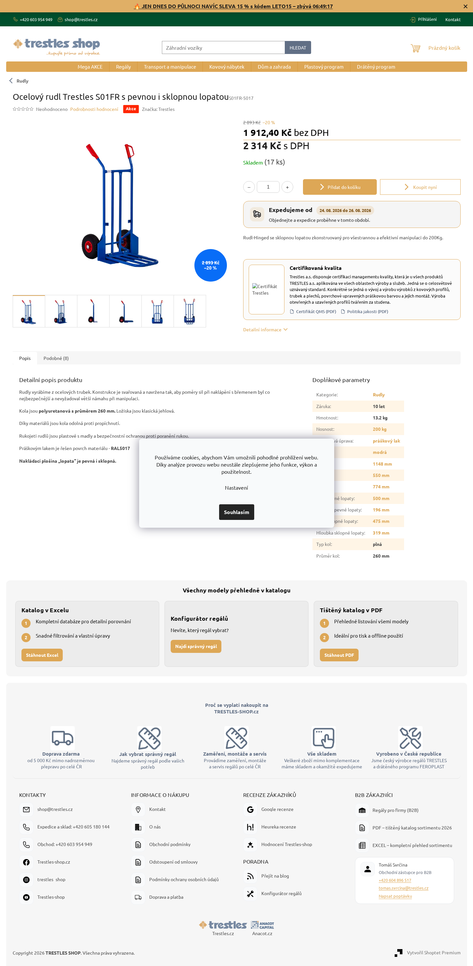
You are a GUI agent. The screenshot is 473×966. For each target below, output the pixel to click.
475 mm (381, 521)
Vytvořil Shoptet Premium (434, 952)
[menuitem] (90, 66)
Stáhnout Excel (42, 655)
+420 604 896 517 (395, 880)
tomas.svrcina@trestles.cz (403, 888)
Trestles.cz (223, 933)
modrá (380, 452)
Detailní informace (262, 329)
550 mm (381, 475)
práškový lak (386, 440)
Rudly (23, 81)
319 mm (381, 533)
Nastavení (236, 487)
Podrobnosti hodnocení (94, 109)
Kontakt (453, 19)
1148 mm (382, 464)
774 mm (381, 486)
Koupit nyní (424, 187)
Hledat (298, 47)
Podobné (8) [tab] (56, 358)
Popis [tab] (25, 358)
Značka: (158, 109)
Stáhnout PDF (339, 655)
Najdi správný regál (196, 646)
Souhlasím (236, 512)
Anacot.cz (262, 933)
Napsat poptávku (395, 896)
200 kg (380, 429)
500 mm (381, 498)
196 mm (381, 509)
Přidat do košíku (344, 187)
